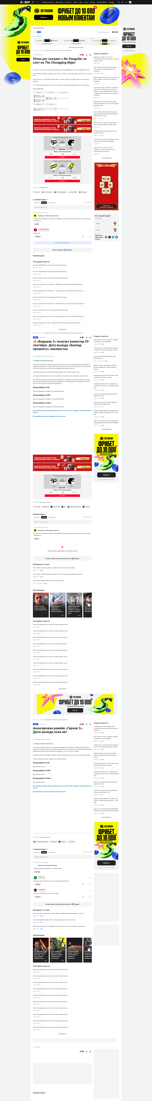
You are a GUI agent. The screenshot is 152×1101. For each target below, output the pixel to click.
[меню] (33, 2)
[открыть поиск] (119, 2)
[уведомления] (122, 2)
